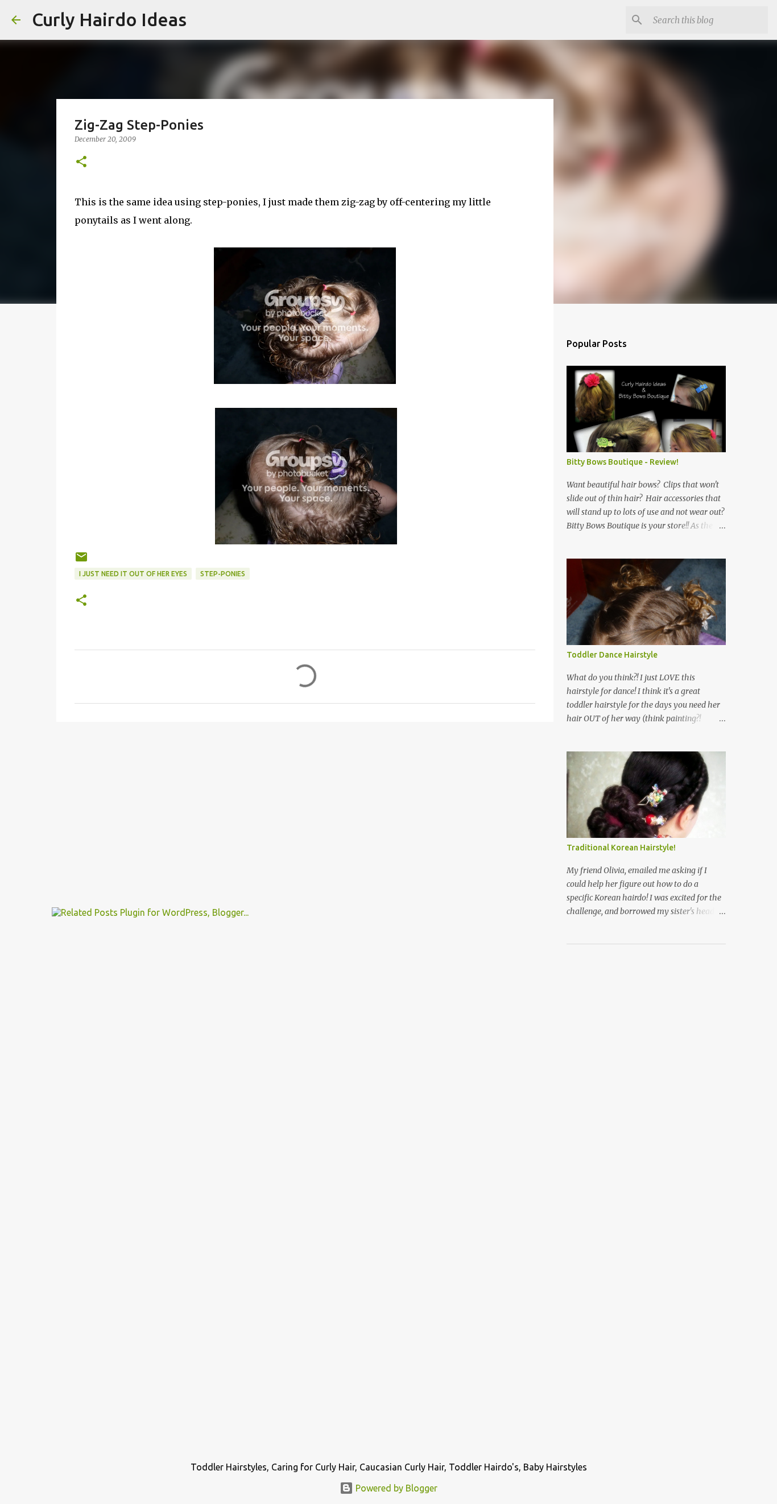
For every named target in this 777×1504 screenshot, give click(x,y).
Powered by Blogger (395, 1488)
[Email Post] (81, 561)
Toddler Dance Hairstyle (612, 654)
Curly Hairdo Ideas (109, 19)
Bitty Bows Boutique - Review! (623, 461)
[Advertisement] (305, 818)
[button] (81, 162)
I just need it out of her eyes (133, 573)
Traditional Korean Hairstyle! (621, 847)
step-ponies (222, 573)
